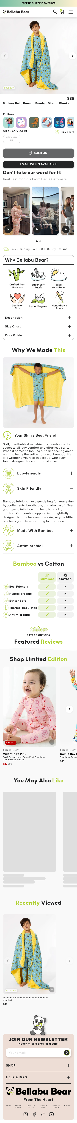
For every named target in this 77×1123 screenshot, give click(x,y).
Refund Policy (18, 1106)
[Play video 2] (45, 211)
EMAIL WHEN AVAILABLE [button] (38, 164)
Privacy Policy (44, 1106)
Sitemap (67, 1105)
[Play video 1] (16, 211)
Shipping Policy (56, 1106)
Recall (9, 1105)
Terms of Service (31, 1106)
